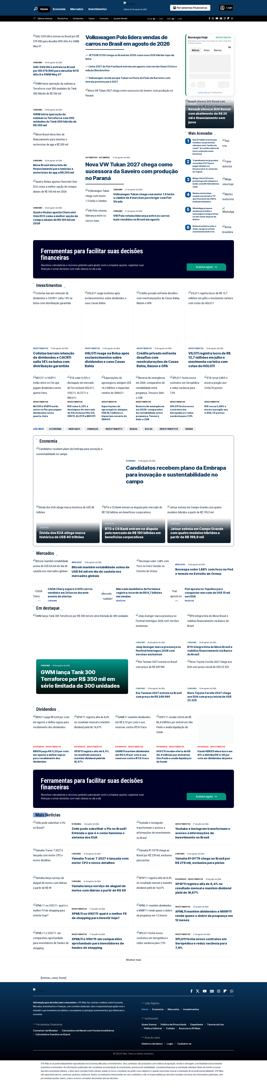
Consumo (104, 18)
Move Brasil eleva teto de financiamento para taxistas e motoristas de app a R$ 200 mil (53, 169)
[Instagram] (225, 18)
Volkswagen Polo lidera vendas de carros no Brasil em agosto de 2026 (127, 40)
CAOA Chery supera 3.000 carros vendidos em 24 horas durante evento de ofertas (70, 592)
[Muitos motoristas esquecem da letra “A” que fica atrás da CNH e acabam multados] (228, 196)
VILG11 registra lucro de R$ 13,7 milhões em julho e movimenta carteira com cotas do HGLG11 (209, 359)
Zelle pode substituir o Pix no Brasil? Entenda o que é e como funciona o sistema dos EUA (99, 833)
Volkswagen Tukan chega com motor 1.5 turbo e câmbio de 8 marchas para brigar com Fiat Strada (143, 198)
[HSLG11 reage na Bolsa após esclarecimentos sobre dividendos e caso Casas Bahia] (107, 318)
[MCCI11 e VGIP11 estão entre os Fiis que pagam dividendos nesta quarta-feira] (48, 387)
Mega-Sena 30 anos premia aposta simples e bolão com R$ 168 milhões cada (206, 182)
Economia (131, 461)
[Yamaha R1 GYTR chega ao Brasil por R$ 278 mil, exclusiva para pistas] (154, 858)
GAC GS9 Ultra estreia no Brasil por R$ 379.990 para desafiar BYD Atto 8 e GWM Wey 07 (56, 71)
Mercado (74, 429)
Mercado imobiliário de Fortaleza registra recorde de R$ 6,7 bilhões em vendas (139, 592)
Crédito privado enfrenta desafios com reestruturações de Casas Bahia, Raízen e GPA (157, 359)
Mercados (77, 562)
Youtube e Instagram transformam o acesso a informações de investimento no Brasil (202, 833)
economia (55, 429)
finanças (92, 429)
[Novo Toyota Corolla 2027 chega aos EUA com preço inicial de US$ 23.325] (210, 672)
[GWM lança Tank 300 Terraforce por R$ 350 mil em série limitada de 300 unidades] (82, 655)
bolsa (148, 429)
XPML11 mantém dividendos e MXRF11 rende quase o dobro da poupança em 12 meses (204, 916)
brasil (134, 429)
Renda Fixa (62, 18)
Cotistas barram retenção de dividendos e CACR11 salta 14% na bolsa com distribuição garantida (53, 359)
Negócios (44, 527)
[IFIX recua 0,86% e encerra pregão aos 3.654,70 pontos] (219, 387)
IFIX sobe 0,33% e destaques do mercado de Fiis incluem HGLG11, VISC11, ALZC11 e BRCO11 (81, 411)
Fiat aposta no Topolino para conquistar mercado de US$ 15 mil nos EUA (207, 592)
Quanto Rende (120, 18)
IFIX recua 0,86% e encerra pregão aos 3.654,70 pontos (216, 409)
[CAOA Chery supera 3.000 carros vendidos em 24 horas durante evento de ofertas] (39, 595)
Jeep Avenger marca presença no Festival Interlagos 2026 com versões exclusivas (158, 650)
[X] (213, 18)
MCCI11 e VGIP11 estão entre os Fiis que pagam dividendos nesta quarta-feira (47, 411)
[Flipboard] (228, 18)
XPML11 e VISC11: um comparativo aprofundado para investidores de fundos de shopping (98, 943)
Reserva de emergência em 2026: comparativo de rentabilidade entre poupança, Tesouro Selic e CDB (150, 413)
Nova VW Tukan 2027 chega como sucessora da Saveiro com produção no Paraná (131, 171)
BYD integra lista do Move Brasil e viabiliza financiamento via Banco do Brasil (209, 650)
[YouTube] (217, 18)
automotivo (91, 157)
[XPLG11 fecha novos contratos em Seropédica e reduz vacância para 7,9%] (185, 387)
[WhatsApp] (232, 18)
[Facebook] (209, 18)
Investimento (114, 429)
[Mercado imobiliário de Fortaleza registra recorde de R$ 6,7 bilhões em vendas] (108, 595)
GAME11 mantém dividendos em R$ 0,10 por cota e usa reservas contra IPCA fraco (132, 755)
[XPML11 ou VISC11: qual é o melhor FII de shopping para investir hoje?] (51, 913)
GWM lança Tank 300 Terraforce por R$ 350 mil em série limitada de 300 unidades (80, 679)
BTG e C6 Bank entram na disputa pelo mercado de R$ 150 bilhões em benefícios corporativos (133, 533)
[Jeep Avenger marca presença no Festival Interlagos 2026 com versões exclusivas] (159, 627)
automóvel (104, 157)
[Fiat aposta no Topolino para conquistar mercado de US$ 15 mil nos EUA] (176, 595)
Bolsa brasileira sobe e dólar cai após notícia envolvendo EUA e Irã (204, 229)
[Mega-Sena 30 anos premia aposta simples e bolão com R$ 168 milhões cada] (228, 181)
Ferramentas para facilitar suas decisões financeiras (92, 254)
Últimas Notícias (45, 18)
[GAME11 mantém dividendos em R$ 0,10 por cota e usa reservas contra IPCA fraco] (133, 729)
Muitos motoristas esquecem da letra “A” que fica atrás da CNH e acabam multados (204, 197)
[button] (35, 8)
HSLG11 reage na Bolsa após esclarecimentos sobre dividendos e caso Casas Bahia (107, 359)
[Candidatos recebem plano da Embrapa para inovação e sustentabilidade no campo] (78, 472)
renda (189, 429)
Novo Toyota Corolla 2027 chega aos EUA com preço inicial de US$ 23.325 (209, 696)
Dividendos (78, 18)
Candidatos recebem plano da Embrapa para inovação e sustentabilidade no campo (176, 474)
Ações (92, 18)
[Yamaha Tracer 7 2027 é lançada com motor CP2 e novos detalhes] (51, 858)
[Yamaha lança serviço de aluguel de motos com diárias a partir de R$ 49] (51, 886)
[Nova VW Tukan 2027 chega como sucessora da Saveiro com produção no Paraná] (132, 121)
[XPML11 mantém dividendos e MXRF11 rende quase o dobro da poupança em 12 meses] (154, 913)
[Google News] (221, 18)
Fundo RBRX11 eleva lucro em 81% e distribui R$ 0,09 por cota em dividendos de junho (214, 755)
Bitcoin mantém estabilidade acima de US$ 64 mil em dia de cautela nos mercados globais (100, 571)
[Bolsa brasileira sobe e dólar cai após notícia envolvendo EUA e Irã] (228, 229)
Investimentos (40, 348)
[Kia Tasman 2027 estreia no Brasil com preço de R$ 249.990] (159, 672)
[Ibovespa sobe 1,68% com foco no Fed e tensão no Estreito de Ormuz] (154, 569)
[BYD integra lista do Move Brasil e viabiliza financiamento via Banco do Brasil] (210, 627)
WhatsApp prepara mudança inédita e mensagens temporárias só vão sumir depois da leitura (205, 214)
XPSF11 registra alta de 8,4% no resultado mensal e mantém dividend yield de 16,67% (203, 888)
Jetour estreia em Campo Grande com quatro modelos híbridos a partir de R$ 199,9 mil (196, 533)
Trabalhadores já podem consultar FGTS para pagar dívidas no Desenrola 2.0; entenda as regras (205, 166)
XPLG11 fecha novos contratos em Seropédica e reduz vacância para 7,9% (182, 411)
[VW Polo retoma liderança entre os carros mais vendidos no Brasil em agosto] (97, 215)
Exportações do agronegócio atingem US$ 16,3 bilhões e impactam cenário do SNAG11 (114, 413)
